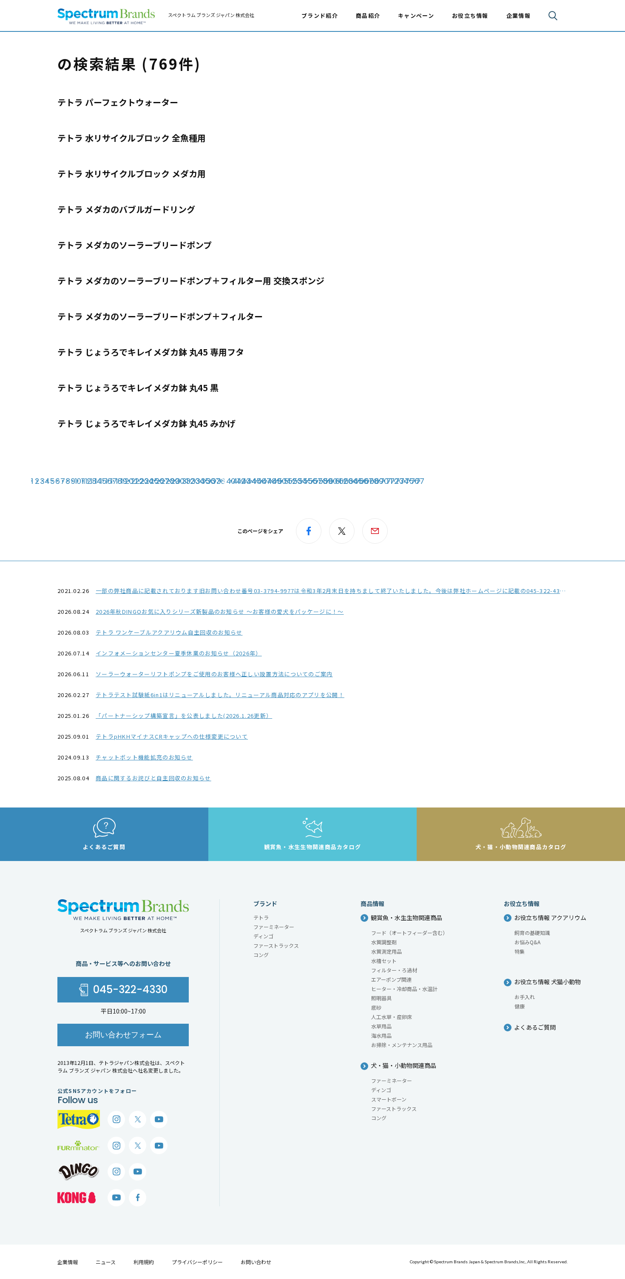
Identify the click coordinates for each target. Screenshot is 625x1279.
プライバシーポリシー (197, 1261)
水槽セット (384, 960)
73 (399, 481)
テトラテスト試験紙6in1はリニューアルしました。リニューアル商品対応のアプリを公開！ (220, 695)
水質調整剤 (384, 942)
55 (307, 481)
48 (271, 481)
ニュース (106, 1261)
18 (118, 481)
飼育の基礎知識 (532, 932)
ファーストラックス (276, 945)
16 (108, 481)
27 (164, 481)
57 (317, 481)
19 (123, 481)
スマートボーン (388, 1099)
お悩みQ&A (527, 942)
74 (404, 481)
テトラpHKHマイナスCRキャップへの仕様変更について (172, 736)
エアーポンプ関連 (391, 979)
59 (327, 481)
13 (93, 481)
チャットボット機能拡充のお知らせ (144, 757)
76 (414, 481)
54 (302, 481)
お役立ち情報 (470, 15)
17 (113, 481)
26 (159, 481)
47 (266, 481)
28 (169, 481)
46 (261, 481)
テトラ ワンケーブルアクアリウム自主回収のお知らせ (169, 632)
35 (205, 481)
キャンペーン (416, 15)
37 (215, 481)
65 (358, 481)
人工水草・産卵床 (391, 1016)
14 (98, 481)
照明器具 (381, 998)
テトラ (261, 917)
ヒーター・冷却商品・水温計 (404, 988)
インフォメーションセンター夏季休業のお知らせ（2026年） (179, 653)
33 (195, 481)
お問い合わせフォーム (123, 1034)
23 (144, 481)
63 (348, 481)
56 (312, 481)
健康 (519, 1006)
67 (368, 481)
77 (419, 481)
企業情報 (67, 1261)
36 (210, 481)
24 (149, 481)
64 (353, 481)
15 (103, 481)
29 (174, 481)
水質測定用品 (386, 951)
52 (292, 481)
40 (230, 481)
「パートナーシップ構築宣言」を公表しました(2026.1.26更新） (184, 715)
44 (251, 481)
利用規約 (144, 1261)
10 (77, 481)
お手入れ (524, 996)
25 (154, 481)
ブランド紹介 (319, 15)
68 (373, 481)
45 (256, 481)
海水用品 (381, 1035)
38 (220, 481)
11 (82, 481)
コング (261, 954)
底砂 (376, 1007)
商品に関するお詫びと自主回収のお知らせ (153, 778)
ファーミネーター (273, 926)
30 (179, 481)
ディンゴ (263, 936)
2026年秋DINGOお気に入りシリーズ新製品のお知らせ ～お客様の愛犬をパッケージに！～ (220, 611)
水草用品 (381, 1026)
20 (128, 481)
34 (200, 481)
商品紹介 (368, 15)
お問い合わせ (256, 1261)
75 (409, 481)
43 (246, 481)
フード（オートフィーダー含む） (409, 932)
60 (332, 481)
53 (297, 481)
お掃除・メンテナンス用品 (401, 1044)
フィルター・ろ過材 (394, 970)
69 (378, 481)
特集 (519, 951)
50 (281, 481)
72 (394, 481)
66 (363, 481)
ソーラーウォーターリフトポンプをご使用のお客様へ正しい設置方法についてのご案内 (214, 674)
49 (276, 481)
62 (343, 481)
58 (322, 481)
